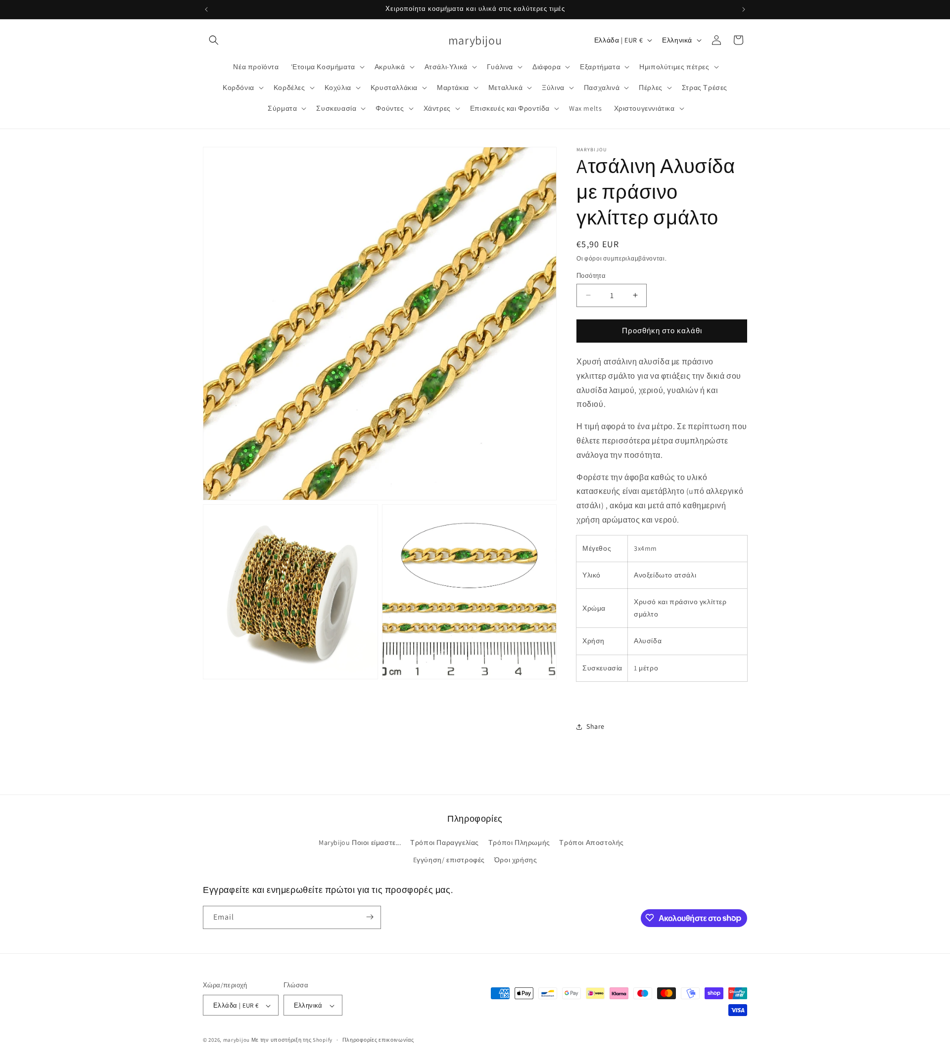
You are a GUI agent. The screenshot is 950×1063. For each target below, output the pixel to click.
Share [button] (595, 726)
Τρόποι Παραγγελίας (444, 842)
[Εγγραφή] (369, 917)
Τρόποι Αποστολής (591, 842)
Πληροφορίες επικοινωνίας (378, 1039)
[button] (214, 40)
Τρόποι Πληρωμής (519, 842)
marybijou (236, 1040)
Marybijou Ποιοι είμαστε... (360, 842)
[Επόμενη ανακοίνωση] (744, 9)
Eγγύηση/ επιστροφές (449, 860)
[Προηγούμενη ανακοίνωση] (206, 9)
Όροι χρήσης (515, 860)
